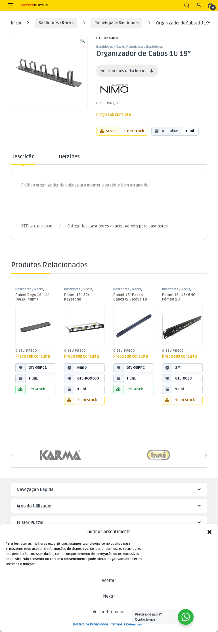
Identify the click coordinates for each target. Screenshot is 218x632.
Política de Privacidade (90, 624)
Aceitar (109, 580)
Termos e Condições (126, 624)
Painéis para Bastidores (117, 22)
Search (187, 5)
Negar (109, 596)
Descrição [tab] (23, 157)
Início (16, 22)
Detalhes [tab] (69, 157)
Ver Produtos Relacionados (125, 71)
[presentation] (205, 455)
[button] (209, 532)
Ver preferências (109, 611)
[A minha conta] (199, 5)
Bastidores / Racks (56, 22)
